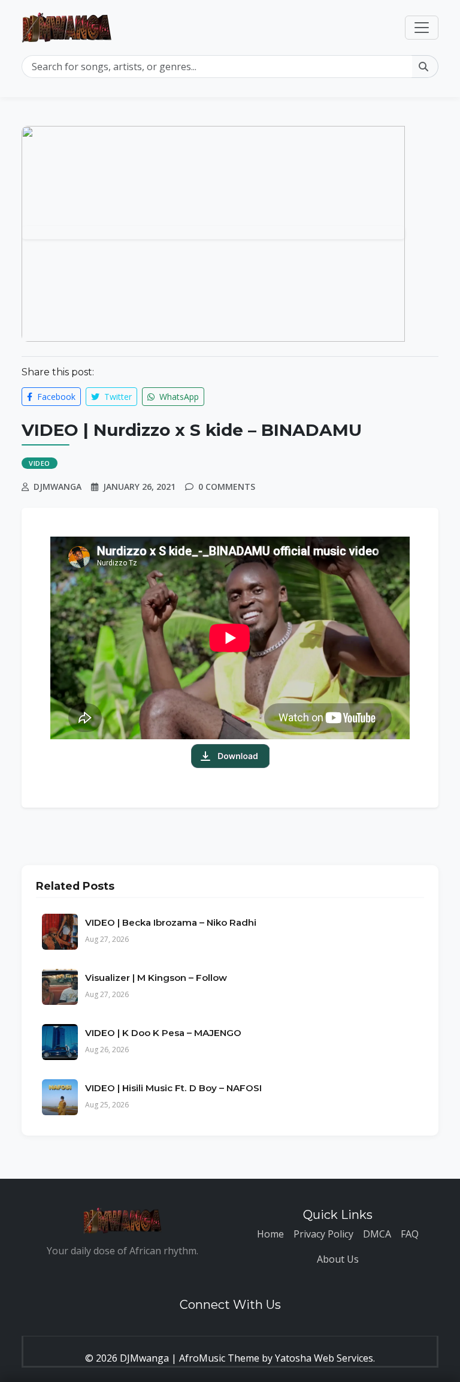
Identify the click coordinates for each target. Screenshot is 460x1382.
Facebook (55, 396)
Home (270, 1234)
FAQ (410, 1234)
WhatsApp (178, 396)
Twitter (117, 396)
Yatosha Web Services (324, 1358)
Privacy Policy (323, 1234)
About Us (338, 1259)
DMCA (377, 1234)
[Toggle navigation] (421, 28)
